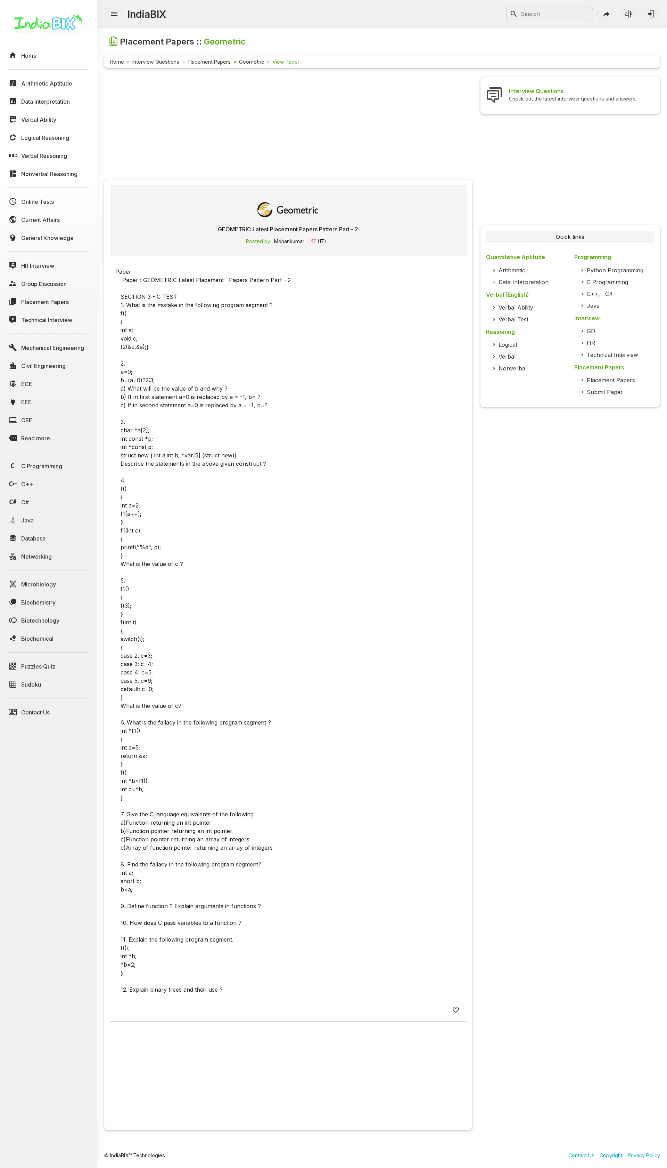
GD (591, 331)
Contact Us (581, 1155)
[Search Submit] (514, 14)
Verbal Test (513, 319)
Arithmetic (512, 270)
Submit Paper (605, 392)
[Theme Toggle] (629, 14)
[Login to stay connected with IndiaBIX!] (651, 14)
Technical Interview (612, 354)
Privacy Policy (644, 1155)
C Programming (607, 282)
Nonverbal (513, 368)
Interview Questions (155, 62)
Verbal (507, 356)
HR (591, 342)
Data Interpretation (524, 282)
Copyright (611, 1155)
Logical (508, 344)
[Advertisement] (288, 125)
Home (117, 62)
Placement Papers (209, 62)
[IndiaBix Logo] (48, 27)
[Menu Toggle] (114, 14)
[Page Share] (607, 14)
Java (593, 305)
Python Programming (615, 270)
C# (608, 293)
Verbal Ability (516, 307)
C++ (592, 293)
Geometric (251, 62)
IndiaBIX (146, 14)
